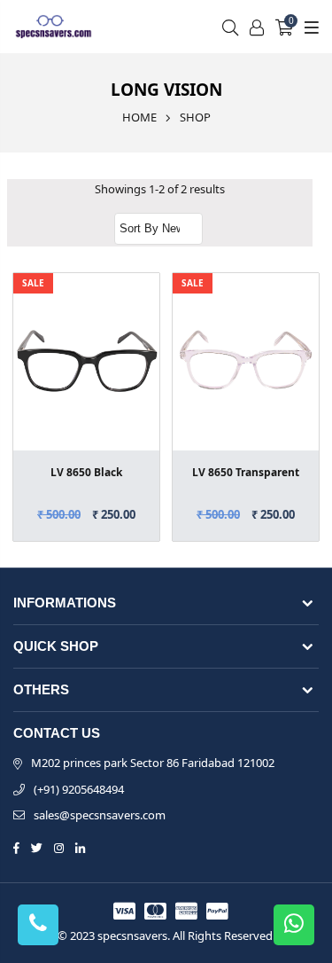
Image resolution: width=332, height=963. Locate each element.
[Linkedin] (80, 847)
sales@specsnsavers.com (100, 815)
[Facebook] (16, 847)
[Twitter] (36, 847)
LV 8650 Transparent (245, 472)
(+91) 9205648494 (79, 789)
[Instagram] (59, 847)
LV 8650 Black (86, 472)
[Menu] (309, 26)
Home (139, 117)
